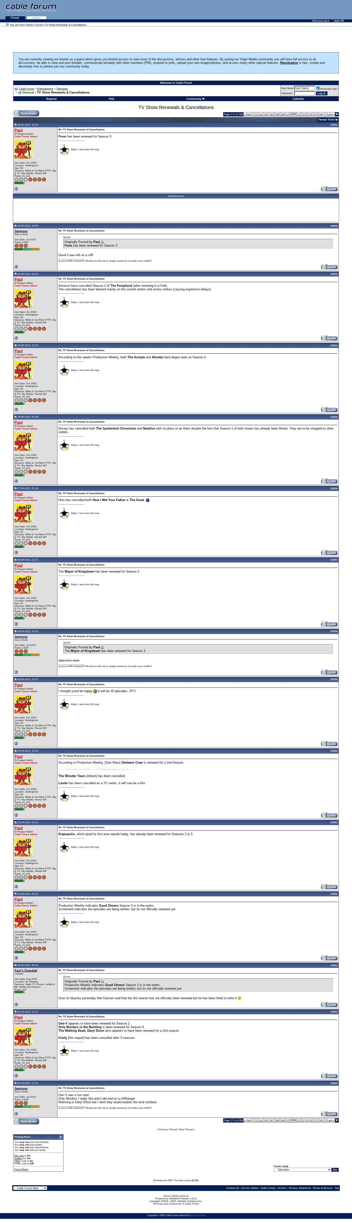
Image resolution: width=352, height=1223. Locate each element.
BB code (19, 1155)
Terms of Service (323, 1188)
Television (62, 88)
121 (261, 114)
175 (316, 114)
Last (330, 114)
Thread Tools (326, 119)
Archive (282, 1188)
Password (286, 93)
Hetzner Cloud (198, 1215)
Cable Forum (26, 88)
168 (277, 114)
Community (194, 98)
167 (272, 114)
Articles (36, 17)
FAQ (111, 98)
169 (283, 114)
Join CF (339, 20)
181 (321, 114)
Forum (15, 17)
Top (337, 1188)
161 (266, 114)
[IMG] (17, 1161)
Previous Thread (168, 1129)
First (247, 114)
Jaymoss (21, 231)
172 (299, 114)
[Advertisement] (294, 9)
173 (305, 114)
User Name (287, 88)
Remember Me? (329, 89)
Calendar (298, 98)
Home (29, 24)
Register (51, 98)
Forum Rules (21, 1169)
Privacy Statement (300, 1188)
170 (288, 114)
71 (256, 114)
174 (310, 114)
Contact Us (233, 1188)
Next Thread (186, 1129)
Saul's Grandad (25, 970)
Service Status (250, 1188)
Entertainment (45, 88)
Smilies (18, 1158)
